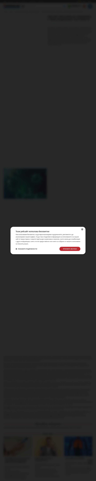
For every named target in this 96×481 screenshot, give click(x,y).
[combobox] (82, 229)
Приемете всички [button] (70, 249)
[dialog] (48, 240)
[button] (26, 249)
